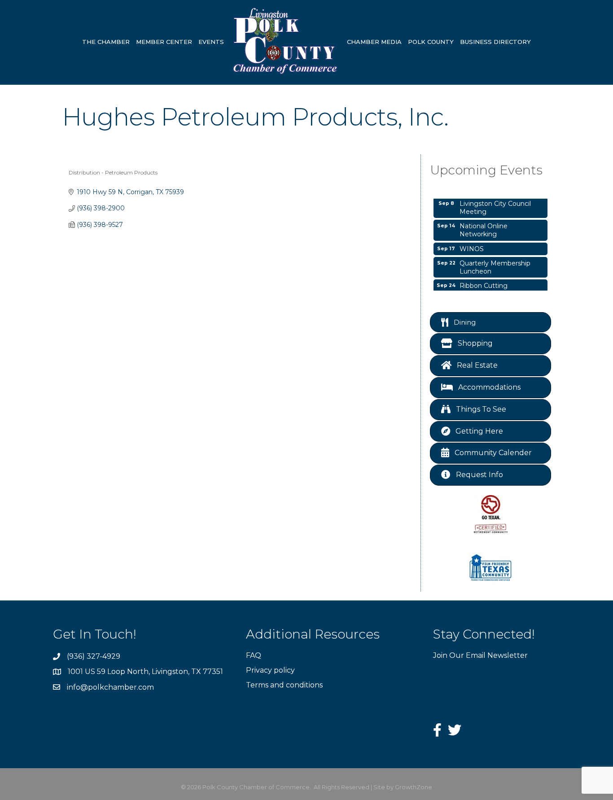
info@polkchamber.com (110, 687)
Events (211, 41)
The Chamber (106, 41)
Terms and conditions (284, 685)
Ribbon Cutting (484, 282)
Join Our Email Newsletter (480, 655)
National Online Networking (484, 226)
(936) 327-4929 (93, 656)
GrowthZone (413, 787)
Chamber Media (374, 41)
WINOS (472, 245)
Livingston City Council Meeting (495, 204)
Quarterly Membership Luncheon (495, 264)
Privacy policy (270, 670)
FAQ (253, 655)
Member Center (164, 41)
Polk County (431, 41)
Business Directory (495, 41)
